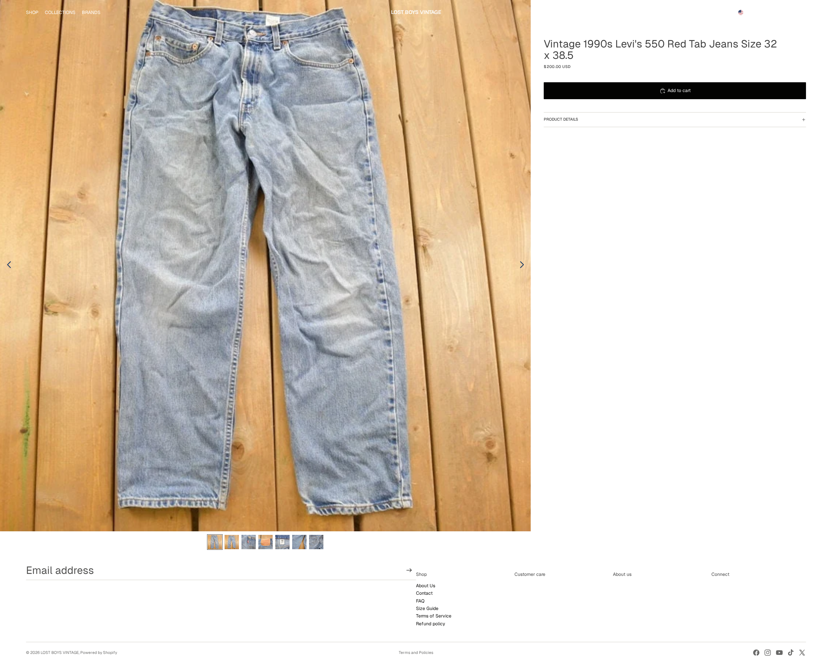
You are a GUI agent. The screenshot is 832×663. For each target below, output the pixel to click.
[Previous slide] (7, 266)
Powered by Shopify (98, 652)
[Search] (771, 12)
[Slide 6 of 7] (299, 542)
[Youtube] (779, 652)
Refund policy (430, 624)
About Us (425, 586)
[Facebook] (756, 652)
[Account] (784, 12)
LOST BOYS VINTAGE (60, 652)
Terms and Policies (416, 652)
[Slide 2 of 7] (232, 542)
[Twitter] (802, 652)
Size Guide (427, 608)
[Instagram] (768, 652)
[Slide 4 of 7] (265, 542)
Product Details (561, 119)
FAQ (420, 601)
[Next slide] (523, 266)
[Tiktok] (791, 652)
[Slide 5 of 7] (282, 542)
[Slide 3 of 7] (248, 542)
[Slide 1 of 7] (215, 542)
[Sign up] (409, 570)
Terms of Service (433, 616)
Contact (424, 593)
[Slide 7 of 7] (316, 542)
